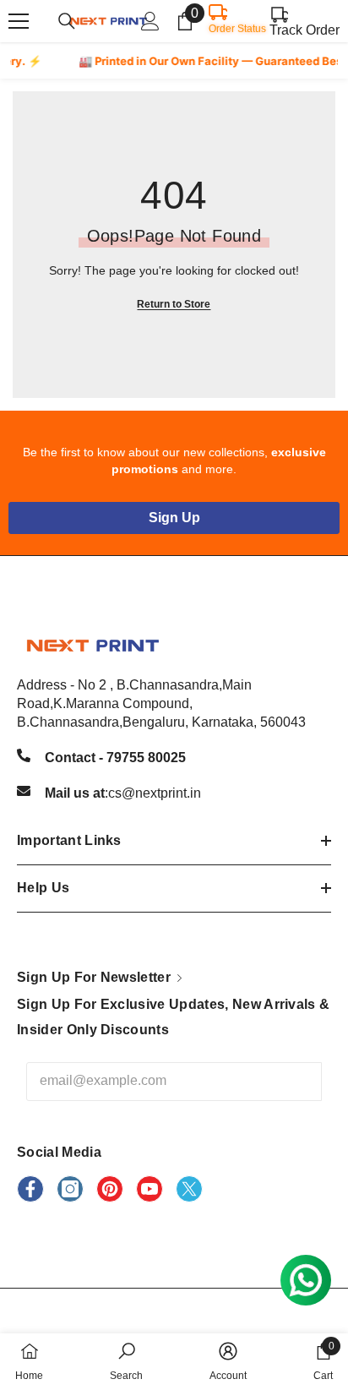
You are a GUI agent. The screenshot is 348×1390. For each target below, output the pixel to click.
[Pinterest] (109, 1188)
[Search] (67, 21)
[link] (126, 1362)
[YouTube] (149, 1188)
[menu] (18, 21)
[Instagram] (70, 1188)
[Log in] (150, 21)
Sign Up (174, 517)
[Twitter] (189, 1188)
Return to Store (173, 304)
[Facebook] (30, 1188)
